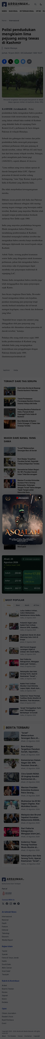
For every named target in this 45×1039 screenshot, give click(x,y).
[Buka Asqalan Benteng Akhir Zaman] (22, 519)
